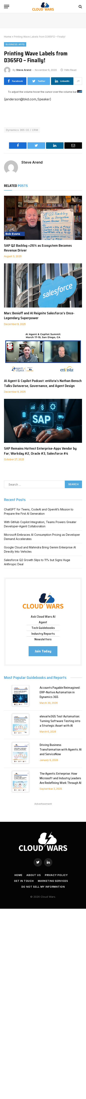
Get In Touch (24, 880)
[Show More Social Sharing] (78, 81)
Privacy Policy (56, 875)
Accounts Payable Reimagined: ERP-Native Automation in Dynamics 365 (60, 692)
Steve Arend (23, 69)
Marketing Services (53, 880)
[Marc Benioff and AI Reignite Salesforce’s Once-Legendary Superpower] (43, 285)
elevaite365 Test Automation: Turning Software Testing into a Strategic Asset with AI (60, 721)
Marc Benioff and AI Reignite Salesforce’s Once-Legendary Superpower (39, 315)
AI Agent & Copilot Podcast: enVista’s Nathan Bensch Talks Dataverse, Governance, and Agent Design (43, 383)
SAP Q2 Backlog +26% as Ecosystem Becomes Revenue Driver (38, 248)
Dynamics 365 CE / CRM (22, 129)
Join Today (43, 651)
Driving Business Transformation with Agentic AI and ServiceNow (61, 749)
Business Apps (15, 44)
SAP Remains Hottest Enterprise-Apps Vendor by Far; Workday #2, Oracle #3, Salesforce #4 (40, 451)
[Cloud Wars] (43, 6)
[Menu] (6, 6)
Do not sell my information (43, 886)
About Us (33, 875)
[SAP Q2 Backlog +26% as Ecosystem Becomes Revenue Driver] (43, 218)
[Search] (80, 6)
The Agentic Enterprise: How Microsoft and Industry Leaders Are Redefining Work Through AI (60, 778)
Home (7, 36)
